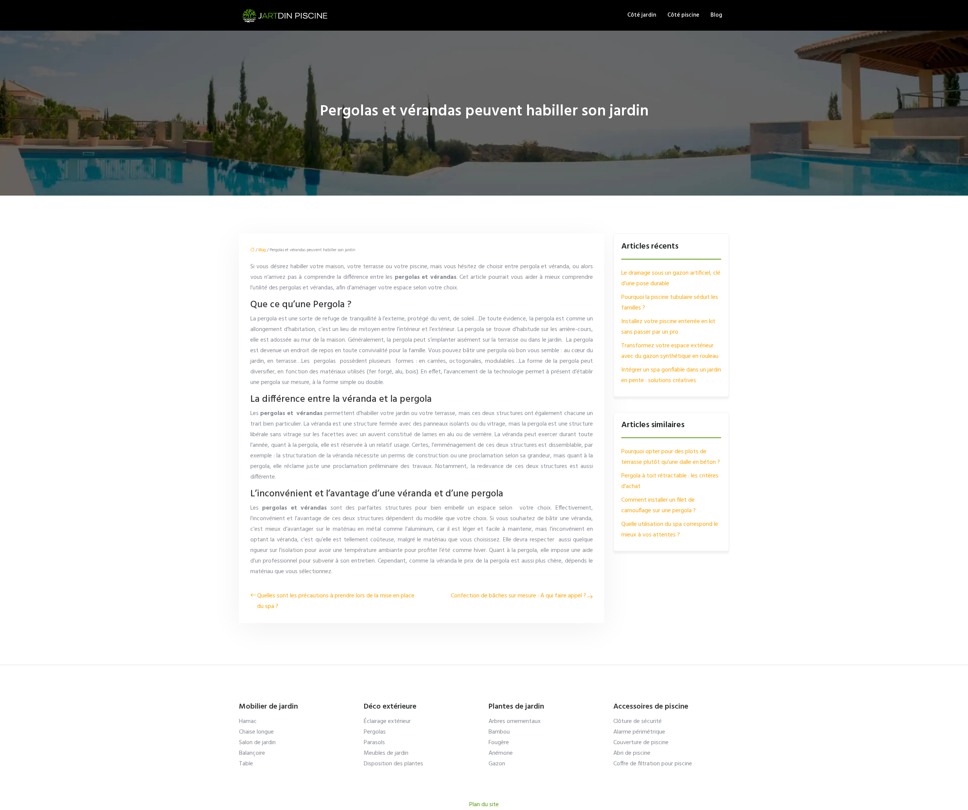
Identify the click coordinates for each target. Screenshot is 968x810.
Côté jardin (641, 15)
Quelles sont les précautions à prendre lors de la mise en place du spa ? (335, 601)
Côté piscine (683, 15)
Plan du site (484, 805)
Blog (716, 15)
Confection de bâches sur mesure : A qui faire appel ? (518, 596)
